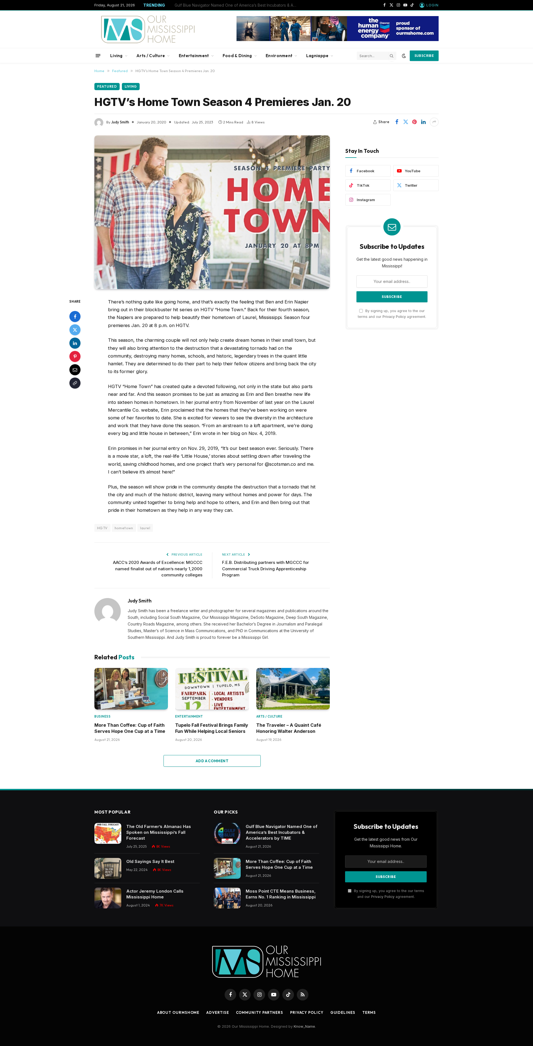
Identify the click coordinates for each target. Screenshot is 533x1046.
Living (116, 55)
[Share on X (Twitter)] (405, 122)
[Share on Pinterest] (414, 122)
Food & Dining (237, 55)
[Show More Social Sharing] (434, 122)
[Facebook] (75, 316)
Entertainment (194, 55)
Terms (369, 1012)
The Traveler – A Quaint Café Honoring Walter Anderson (288, 728)
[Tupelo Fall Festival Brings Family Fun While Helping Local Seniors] (212, 688)
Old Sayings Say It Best (150, 861)
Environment (279, 55)
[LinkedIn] (75, 342)
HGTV (102, 528)
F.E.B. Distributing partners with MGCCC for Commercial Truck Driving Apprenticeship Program (265, 569)
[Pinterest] (75, 356)
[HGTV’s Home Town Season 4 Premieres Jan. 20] (212, 212)
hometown (124, 528)
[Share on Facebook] (397, 122)
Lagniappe (317, 55)
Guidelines (342, 1012)
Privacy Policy (394, 317)
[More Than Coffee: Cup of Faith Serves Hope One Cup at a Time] (131, 688)
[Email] (75, 369)
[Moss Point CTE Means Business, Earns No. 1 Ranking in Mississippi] (227, 898)
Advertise (217, 1012)
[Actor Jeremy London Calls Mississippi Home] (107, 898)
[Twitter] (75, 329)
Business (102, 716)
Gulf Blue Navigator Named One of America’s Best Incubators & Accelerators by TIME (281, 832)
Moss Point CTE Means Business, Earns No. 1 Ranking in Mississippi (281, 894)
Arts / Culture (150, 55)
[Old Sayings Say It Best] (107, 868)
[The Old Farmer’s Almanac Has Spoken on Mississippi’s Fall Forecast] (107, 833)
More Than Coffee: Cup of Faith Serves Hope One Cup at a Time (234, 5)
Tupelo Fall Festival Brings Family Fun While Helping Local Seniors (211, 728)
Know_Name (304, 1026)
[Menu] (98, 56)
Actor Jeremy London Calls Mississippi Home (154, 894)
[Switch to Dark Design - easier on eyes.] (404, 56)
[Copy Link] (75, 382)
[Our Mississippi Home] (148, 29)
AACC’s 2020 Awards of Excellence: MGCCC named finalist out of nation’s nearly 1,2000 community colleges (157, 569)
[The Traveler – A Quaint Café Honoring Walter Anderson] (293, 688)
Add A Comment (212, 761)
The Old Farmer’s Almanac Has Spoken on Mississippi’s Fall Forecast (158, 832)
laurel (145, 528)
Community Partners (259, 1012)
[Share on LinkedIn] (423, 122)
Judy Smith (120, 122)
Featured (107, 86)
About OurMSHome (178, 1012)
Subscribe (424, 56)
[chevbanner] (338, 39)
